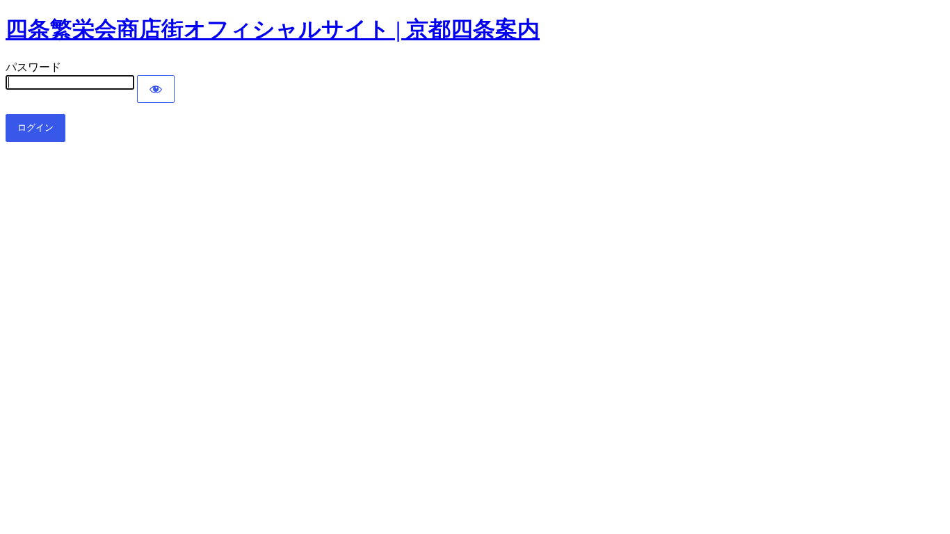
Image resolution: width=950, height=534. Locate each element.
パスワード (33, 67)
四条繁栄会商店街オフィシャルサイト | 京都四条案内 (273, 29)
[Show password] (156, 89)
